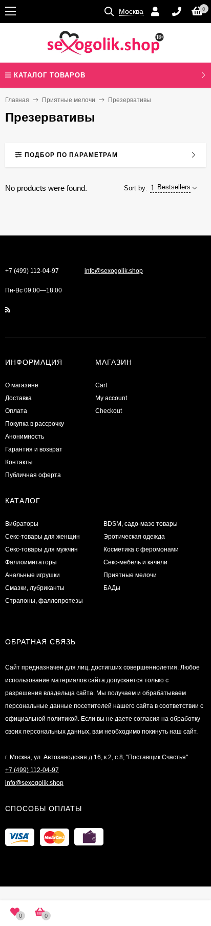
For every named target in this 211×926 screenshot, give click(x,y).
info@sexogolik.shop (114, 270)
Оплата (16, 411)
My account (111, 398)
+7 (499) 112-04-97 (32, 270)
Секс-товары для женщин (42, 536)
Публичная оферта (33, 475)
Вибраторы (21, 523)
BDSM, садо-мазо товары (140, 523)
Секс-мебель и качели (135, 562)
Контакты (19, 462)
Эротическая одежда (134, 536)
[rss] (8, 309)
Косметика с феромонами (141, 549)
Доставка (18, 398)
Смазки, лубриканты (35, 588)
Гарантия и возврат (33, 449)
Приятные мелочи (68, 100)
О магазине (21, 385)
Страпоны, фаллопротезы (44, 600)
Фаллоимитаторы (31, 562)
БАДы (111, 588)
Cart (101, 385)
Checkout (108, 411)
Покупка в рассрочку (34, 423)
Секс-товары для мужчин (41, 549)
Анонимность (24, 436)
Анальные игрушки (32, 575)
